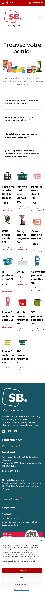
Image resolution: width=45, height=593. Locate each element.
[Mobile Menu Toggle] (40, 18)
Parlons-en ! (11, 446)
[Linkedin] (3, 2)
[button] (41, 540)
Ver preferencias (22, 584)
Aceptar (22, 570)
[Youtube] (11, 2)
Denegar (22, 577)
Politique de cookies (21, 590)
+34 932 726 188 (12, 471)
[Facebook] (7, 2)
